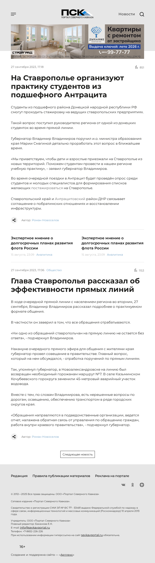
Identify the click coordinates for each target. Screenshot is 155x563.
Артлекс (67, 555)
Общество (54, 270)
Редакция (19, 476)
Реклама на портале (112, 476)
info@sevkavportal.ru (35, 527)
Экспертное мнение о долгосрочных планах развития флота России (42, 243)
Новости (126, 14)
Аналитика (44, 254)
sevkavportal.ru (92, 535)
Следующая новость (78, 454)
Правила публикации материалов (61, 476)
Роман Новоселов (45, 220)
